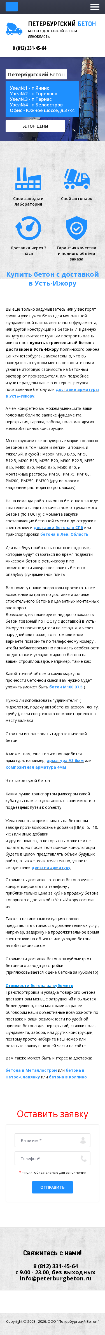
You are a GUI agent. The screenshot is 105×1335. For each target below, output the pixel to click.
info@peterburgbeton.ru (56, 1278)
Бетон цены (35, 126)
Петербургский (62, 24)
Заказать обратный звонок (12, 6)
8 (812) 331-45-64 (55, 1266)
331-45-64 (29, 48)
